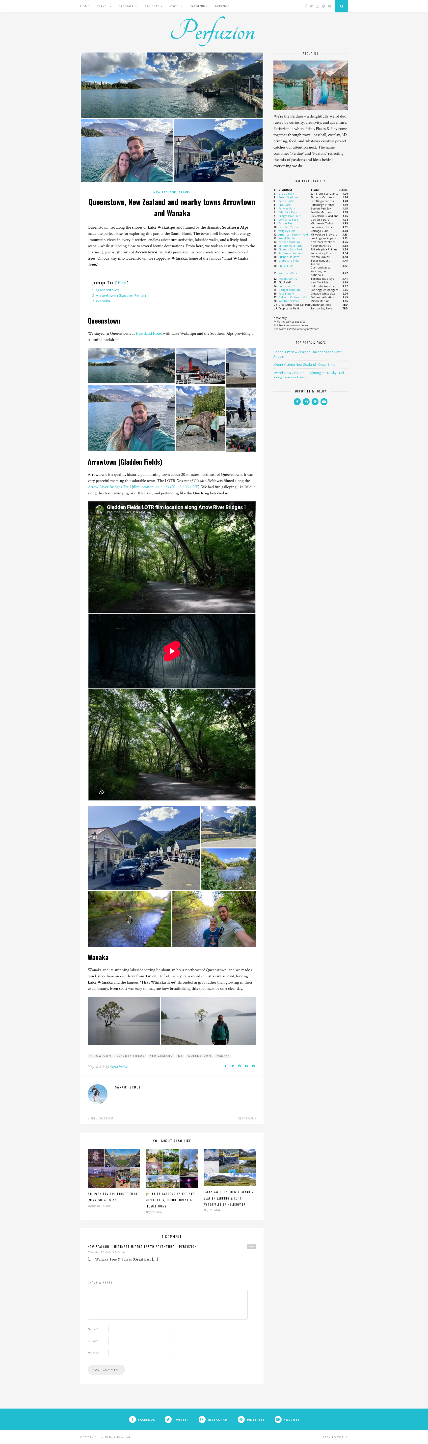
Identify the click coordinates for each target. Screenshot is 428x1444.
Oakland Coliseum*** (292, 297)
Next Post (246, 1118)
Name (93, 1329)
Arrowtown (100, 1055)
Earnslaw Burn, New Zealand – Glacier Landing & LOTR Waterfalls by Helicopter (229, 1198)
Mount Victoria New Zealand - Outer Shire (304, 364)
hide (122, 283)
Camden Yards (288, 227)
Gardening (198, 6)
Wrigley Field (286, 231)
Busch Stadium (288, 197)
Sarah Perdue (118, 1066)
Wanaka (223, 1055)
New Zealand (164, 192)
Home (84, 6)
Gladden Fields (130, 1055)
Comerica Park (288, 219)
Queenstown (199, 1055)
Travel (102, 6)
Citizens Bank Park (290, 249)
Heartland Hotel (149, 333)
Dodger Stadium (289, 290)
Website (93, 1353)
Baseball (126, 6)
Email (93, 1341)
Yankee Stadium (289, 242)
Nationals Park (287, 273)
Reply (252, 1246)
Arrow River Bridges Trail (109, 487)
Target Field (286, 223)
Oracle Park (286, 193)
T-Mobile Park (287, 212)
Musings (222, 6)
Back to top (334, 1437)
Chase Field (286, 266)
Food (174, 6)
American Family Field (293, 234)
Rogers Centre (287, 278)
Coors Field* (286, 286)
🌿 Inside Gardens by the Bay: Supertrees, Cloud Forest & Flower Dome (170, 1200)
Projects (151, 6)
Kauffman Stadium (290, 253)
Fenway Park (286, 208)
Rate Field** (286, 293)
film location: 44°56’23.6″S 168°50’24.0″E (165, 487)
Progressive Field (289, 216)
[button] (131, 365)
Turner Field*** (288, 257)
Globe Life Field (288, 260)
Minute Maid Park (290, 245)
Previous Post (101, 1118)
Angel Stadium (287, 238)
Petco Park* (286, 201)
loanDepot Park (288, 301)
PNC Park (284, 205)
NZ (180, 1055)
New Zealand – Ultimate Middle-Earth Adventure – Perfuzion (142, 1246)
